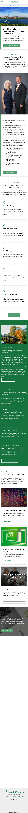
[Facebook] (11, 799)
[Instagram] (16, 799)
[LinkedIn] (14, 799)
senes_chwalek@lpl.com (14, 803)
